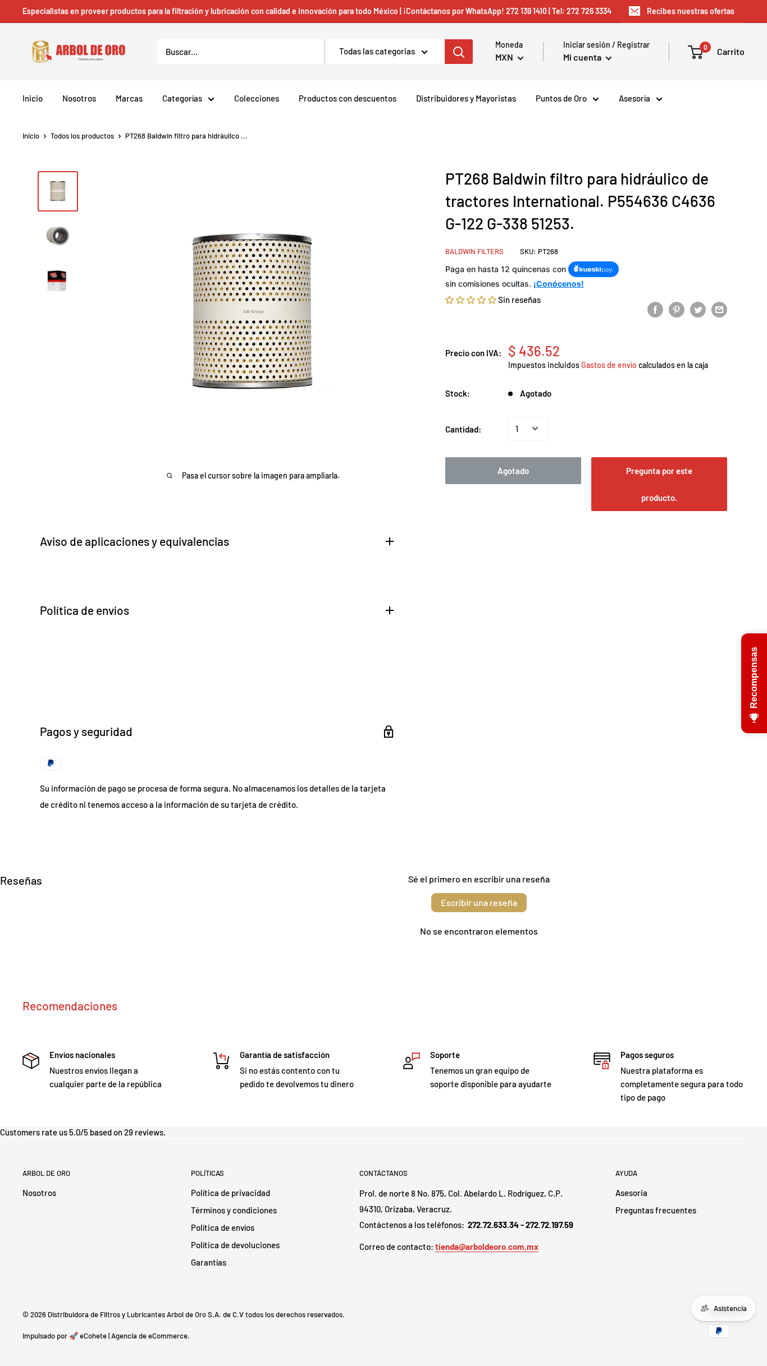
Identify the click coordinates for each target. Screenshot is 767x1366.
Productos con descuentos (347, 98)
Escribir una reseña (479, 902)
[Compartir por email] (719, 309)
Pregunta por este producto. (659, 483)
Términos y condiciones (234, 1210)
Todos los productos (82, 135)
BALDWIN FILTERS (474, 250)
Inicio (32, 98)
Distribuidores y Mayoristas (466, 98)
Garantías (208, 1262)
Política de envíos (222, 1227)
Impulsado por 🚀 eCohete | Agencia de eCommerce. (106, 1335)
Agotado (513, 470)
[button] (470, 299)
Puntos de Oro (561, 98)
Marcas (129, 98)
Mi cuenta (583, 57)
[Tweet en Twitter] (698, 309)
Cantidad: (463, 429)
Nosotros (79, 98)
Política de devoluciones (235, 1245)
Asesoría (634, 98)
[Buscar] (459, 51)
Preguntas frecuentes (655, 1210)
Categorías (182, 98)
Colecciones (256, 98)
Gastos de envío (609, 364)
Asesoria (631, 1193)
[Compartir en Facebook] (655, 309)
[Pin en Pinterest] (676, 309)
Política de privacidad (230, 1193)
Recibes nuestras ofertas (690, 11)
